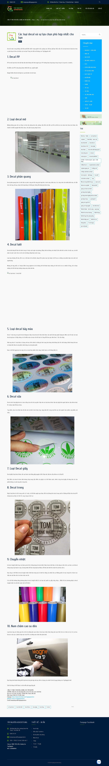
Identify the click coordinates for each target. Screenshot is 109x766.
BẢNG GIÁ (87, 53)
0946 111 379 (12, 2)
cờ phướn (83, 139)
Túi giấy (86, 108)
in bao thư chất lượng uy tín (94, 149)
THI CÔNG (71, 8)
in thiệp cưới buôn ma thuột (86, 171)
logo (93, 178)
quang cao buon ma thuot (86, 188)
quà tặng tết (93, 199)
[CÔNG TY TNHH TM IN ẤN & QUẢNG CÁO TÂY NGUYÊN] (16, 8)
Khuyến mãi (87, 77)
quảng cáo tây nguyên (85, 205)
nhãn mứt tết (94, 185)
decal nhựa (42, 707)
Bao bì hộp (87, 57)
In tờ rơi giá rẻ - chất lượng (86, 175)
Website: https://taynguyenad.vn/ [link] (16, 698)
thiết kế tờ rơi (94, 219)
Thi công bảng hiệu (89, 94)
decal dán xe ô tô (84, 146)
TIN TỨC (79, 8)
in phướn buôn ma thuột (94, 165)
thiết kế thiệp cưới (85, 219)
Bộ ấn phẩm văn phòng (90, 67)
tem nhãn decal (96, 205)
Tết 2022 (87, 88)
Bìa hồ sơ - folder (84, 136)
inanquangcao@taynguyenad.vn (30, 2)
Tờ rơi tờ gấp (91, 222)
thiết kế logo (97, 212)
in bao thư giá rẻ (84, 153)
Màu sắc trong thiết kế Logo (87, 182)
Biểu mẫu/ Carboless (90, 60)
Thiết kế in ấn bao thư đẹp (86, 212)
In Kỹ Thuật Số (88, 74)
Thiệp (86, 98)
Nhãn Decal (87, 81)
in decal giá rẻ (84, 156)
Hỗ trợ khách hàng (89, 70)
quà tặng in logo (84, 199)
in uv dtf (96, 175)
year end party (84, 226)
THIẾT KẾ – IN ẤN (60, 8)
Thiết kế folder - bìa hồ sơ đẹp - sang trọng (90, 209)
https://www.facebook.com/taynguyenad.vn (23, 697)
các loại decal (11, 707)
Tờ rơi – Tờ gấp (88, 105)
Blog (20, 41)
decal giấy (35, 707)
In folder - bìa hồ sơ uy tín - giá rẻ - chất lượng (89, 160)
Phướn (86, 84)
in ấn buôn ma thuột (85, 178)
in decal (48, 707)
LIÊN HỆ (100, 8)
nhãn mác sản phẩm (85, 185)
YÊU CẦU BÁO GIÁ (89, 8)
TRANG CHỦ (49, 8)
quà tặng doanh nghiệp (86, 192)
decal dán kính (19, 707)
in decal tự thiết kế (93, 156)
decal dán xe (27, 707)
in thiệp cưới (94, 168)
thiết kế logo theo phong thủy (87, 216)
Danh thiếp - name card (92, 139)
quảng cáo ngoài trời (85, 202)
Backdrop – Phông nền (90, 50)
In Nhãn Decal (84, 165)
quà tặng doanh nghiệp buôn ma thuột (89, 195)
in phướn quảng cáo (85, 168)
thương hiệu (83, 222)
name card (97, 182)
